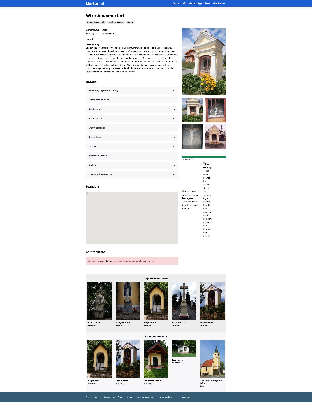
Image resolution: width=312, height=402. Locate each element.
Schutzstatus (94, 109)
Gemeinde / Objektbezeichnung (103, 90)
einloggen (107, 261)
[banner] (95, 3)
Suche (176, 3)
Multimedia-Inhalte (97, 155)
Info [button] (184, 3)
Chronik (92, 146)
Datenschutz (184, 397)
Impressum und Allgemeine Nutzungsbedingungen (156, 397)
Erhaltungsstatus (96, 127)
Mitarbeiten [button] (219, 3)
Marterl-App (195, 3)
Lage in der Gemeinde (98, 99)
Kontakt (129, 397)
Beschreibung (94, 137)
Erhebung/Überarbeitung (100, 174)
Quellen (92, 165)
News (207, 3)
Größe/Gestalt (95, 118)
